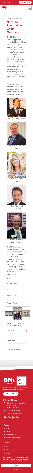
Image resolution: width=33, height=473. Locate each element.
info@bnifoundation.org (14, 410)
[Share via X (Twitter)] (12, 290)
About (8, 431)
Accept (16, 465)
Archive (9, 281)
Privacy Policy (23, 461)
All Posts (9, 278)
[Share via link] (21, 290)
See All (24, 303)
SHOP (8, 2)
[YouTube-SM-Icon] (5, 417)
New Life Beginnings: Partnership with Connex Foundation (16, 324)
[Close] (30, 457)
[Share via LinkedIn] (17, 290)
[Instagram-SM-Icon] (17, 417)
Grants (8, 428)
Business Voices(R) (12, 283)
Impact (8, 453)
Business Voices (11, 434)
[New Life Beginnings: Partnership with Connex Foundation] (17, 313)
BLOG (3, 2)
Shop (7, 450)
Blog (7, 446)
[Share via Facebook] (8, 290)
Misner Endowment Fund (13, 437)
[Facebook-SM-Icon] (9, 417)
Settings (16, 469)
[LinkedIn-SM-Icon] (13, 417)
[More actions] (25, 19)
